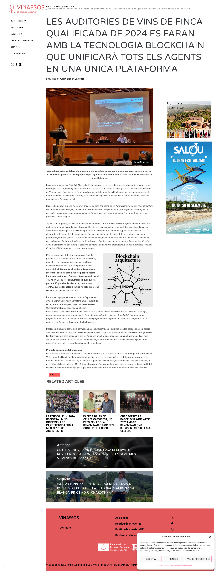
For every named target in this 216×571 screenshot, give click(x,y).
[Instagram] (20, 64)
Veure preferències (198, 559)
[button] (210, 536)
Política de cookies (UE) (130, 529)
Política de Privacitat (183, 566)
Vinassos (79, 79)
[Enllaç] (62, 401)
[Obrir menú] (3, 7)
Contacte (18, 53)
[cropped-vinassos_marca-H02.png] (27, 8)
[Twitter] (172, 517)
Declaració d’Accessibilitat (131, 535)
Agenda (16, 34)
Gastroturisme (22, 40)
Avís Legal (121, 517)
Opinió (16, 47)
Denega (173, 559)
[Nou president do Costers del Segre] (99, 401)
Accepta (151, 559)
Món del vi (19, 21)
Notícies (17, 27)
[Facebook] (16, 64)
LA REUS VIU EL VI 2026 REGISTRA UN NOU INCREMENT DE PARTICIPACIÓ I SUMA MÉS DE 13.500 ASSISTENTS (60, 423)
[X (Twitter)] (12, 64)
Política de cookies (166, 566)
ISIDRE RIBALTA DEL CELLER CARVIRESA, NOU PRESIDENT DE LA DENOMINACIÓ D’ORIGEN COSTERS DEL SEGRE (98, 422)
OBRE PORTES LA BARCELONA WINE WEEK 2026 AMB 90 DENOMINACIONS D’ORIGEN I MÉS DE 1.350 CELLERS (135, 423)
